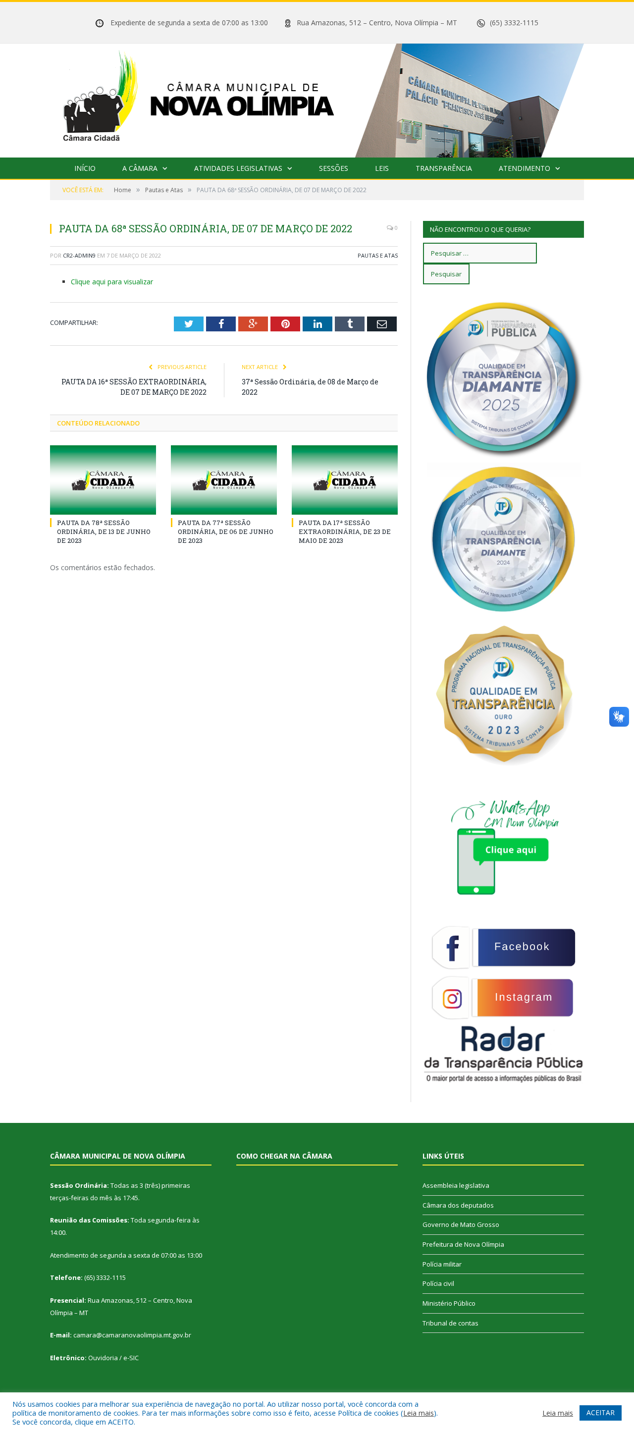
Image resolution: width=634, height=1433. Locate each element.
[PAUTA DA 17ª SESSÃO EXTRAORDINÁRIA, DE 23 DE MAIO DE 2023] (345, 480)
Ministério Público (449, 1303)
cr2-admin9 (79, 255)
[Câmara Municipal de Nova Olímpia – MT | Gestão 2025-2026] (317, 98)
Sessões (333, 168)
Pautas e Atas (378, 255)
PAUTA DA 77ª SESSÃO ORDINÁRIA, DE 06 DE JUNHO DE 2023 (225, 531)
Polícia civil (438, 1283)
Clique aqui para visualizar (112, 281)
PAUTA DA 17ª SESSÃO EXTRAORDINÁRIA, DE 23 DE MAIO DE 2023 (345, 531)
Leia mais (418, 1412)
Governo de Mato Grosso (461, 1224)
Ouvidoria (103, 1357)
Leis (382, 168)
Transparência (444, 168)
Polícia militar (442, 1264)
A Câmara (140, 168)
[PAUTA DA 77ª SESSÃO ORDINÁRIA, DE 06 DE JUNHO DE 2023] (224, 480)
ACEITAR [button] (600, 1412)
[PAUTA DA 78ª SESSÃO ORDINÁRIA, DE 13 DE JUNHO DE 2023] (103, 480)
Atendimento (524, 168)
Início (85, 168)
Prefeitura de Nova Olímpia (463, 1244)
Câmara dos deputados (458, 1205)
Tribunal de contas (450, 1323)
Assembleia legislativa (456, 1185)
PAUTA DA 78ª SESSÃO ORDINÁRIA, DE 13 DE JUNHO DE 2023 (104, 531)
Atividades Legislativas (238, 168)
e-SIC (131, 1357)
